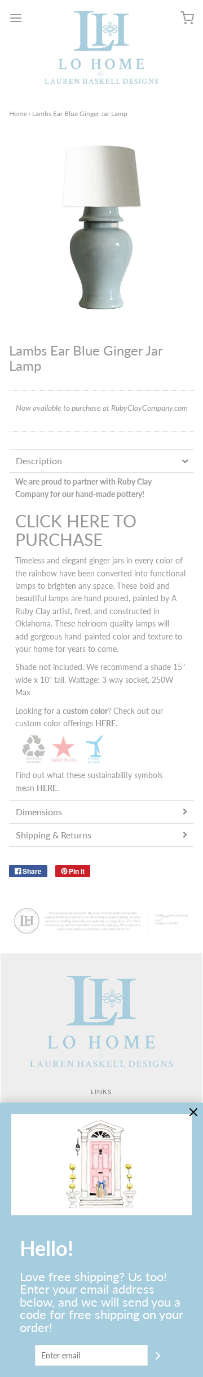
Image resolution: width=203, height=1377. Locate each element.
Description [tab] (39, 460)
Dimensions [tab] (39, 811)
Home (18, 113)
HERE (47, 788)
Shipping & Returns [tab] (53, 834)
